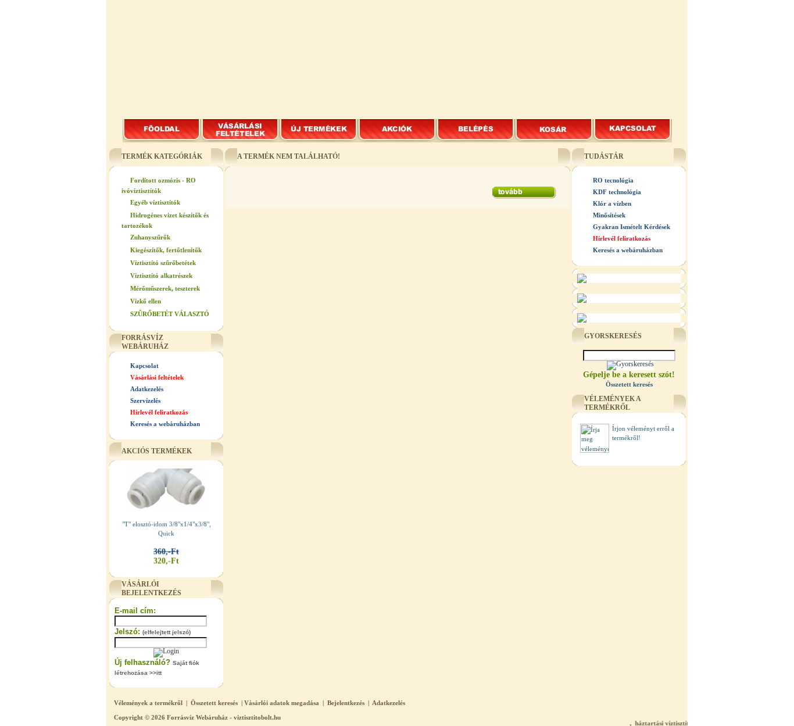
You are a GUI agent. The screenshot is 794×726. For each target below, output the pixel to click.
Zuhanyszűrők (150, 237)
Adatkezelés (146, 388)
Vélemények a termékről (148, 702)
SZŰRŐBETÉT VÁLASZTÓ (169, 313)
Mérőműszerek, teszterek (165, 288)
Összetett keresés (214, 702)
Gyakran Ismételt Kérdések (631, 226)
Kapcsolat (144, 365)
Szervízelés (145, 400)
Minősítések (609, 215)
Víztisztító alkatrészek (161, 275)
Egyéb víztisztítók (155, 202)
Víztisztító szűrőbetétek (163, 262)
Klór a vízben (612, 203)
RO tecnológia (613, 180)
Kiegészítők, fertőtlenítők (166, 249)
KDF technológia (617, 191)
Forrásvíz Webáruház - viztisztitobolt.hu (224, 717)
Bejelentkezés (345, 702)
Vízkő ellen (145, 301)
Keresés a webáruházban (165, 423)
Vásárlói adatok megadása (281, 702)
